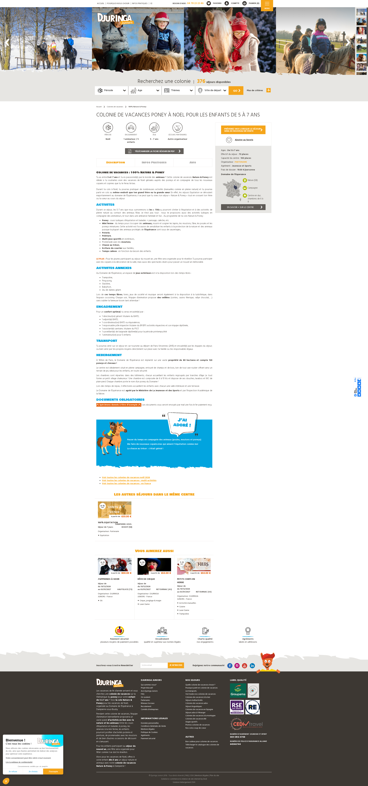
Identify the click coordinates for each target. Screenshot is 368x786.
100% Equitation (108, 522)
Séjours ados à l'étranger (195, 712)
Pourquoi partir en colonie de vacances (201, 687)
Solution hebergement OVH (184, 782)
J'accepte (53, 771)
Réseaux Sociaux (147, 703)
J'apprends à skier (108, 579)
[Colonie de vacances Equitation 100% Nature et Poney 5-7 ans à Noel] (46, 41)
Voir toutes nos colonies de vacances (200, 694)
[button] (361, 12)
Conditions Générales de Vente (153, 726)
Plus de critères (255, 90)
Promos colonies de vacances (197, 724)
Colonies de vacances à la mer (197, 697)
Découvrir (112, 514)
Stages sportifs (191, 721)
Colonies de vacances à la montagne (200, 715)
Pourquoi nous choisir (118, 3)
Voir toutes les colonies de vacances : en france (126, 483)
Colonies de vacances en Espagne (199, 709)
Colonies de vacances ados (196, 703)
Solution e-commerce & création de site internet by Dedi (184, 779)
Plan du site (214, 775)
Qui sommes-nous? (148, 684)
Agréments (145, 735)
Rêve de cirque (146, 579)
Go (235, 91)
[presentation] (7, 42)
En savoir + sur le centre (240, 207)
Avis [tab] (193, 162)
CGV (192, 775)
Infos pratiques (139, 3)
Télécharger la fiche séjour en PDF (154, 151)
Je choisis (33, 771)
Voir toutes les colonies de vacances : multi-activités (129, 480)
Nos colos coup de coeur (195, 728)
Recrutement (146, 706)
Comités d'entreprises (149, 709)
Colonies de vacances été (195, 718)
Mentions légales (148, 729)
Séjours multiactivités (194, 700)
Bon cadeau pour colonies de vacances (201, 741)
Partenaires (145, 700)
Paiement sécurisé (148, 738)
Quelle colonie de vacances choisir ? (200, 684)
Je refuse (13, 771)
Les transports (191, 691)
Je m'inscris (175, 665)
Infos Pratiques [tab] (154, 162)
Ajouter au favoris (244, 140)
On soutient (145, 697)
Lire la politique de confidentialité (19, 762)
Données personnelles (150, 723)
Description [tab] (115, 162)
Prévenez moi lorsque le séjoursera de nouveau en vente (242, 130)
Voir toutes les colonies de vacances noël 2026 (126, 477)
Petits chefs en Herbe (186, 580)
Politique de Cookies (149, 732)
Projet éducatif (147, 687)
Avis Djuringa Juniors (149, 691)
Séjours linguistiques (193, 706)
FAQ (142, 694)
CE (151, 3)
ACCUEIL (100, 3)
